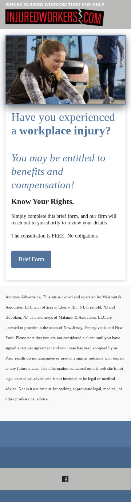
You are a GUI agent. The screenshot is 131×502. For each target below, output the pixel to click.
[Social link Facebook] (65, 479)
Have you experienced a (63, 150)
